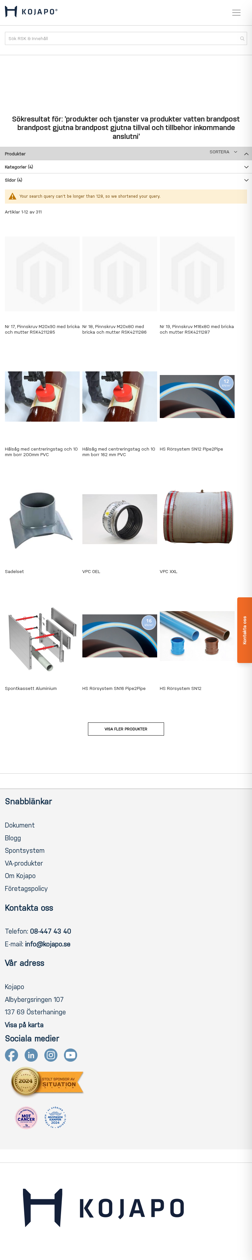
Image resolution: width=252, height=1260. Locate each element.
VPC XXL (168, 571)
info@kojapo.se (48, 944)
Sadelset (14, 571)
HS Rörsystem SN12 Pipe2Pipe (191, 449)
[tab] (126, 153)
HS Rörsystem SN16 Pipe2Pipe (114, 688)
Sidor (13, 180)
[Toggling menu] (236, 12)
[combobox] (126, 38)
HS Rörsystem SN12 (180, 688)
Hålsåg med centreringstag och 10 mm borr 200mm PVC (41, 451)
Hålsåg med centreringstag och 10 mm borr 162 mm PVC (118, 451)
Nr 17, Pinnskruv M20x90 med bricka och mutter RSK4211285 (42, 329)
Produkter (15, 154)
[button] (223, 151)
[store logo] (31, 13)
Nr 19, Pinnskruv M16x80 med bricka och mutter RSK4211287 (197, 329)
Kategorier (19, 167)
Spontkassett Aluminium (31, 688)
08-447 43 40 (50, 931)
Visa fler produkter (126, 729)
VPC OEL (91, 571)
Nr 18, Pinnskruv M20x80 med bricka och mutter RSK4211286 (114, 329)
